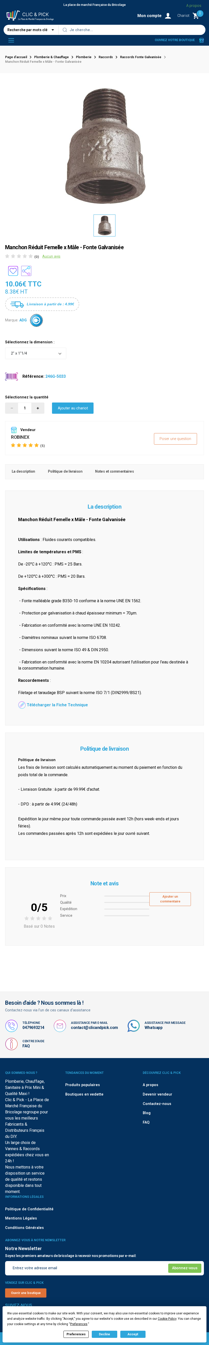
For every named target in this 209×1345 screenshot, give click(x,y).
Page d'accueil (16, 57)
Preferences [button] (78, 1324)
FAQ (26, 1046)
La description (23, 471)
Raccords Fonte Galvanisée (140, 57)
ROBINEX (20, 437)
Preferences (76, 1334)
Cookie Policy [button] (167, 1319)
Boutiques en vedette (84, 1094)
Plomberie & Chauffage (51, 57)
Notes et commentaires (114, 471)
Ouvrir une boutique (26, 1293)
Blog (147, 1113)
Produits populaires (82, 1085)
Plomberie (84, 57)
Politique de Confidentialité (29, 1209)
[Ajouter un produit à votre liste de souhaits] (13, 271)
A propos (193, 6)
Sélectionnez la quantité (26, 397)
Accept (132, 1334)
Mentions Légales (21, 1218)
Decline (104, 1334)
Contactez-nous (157, 1104)
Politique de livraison (65, 471)
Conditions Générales (24, 1228)
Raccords (106, 57)
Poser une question (175, 439)
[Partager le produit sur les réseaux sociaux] (26, 271)
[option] (104, 225)
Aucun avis (51, 256)
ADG (23, 320)
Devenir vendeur (157, 1094)
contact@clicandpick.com (94, 1027)
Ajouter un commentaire (170, 899)
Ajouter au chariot (73, 408)
